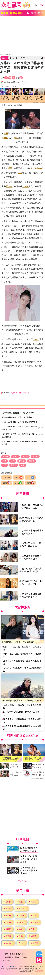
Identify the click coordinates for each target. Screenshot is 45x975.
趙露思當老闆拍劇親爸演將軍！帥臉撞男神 (22, 727)
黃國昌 (5, 138)
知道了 (40, 971)
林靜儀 (25, 186)
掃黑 (10, 168)
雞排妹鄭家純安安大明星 (20, 393)
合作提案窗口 (23, 957)
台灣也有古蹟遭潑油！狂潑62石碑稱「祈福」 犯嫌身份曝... (22, 442)
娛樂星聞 (3, 54)
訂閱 (17, 477)
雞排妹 (34, 168)
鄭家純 (40, 168)
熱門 (33, 13)
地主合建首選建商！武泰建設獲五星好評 (29, 870)
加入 (29, 477)
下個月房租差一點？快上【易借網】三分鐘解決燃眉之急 (19, 428)
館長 (6, 133)
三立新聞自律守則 (10, 957)
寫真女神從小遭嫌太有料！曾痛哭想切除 (18, 413)
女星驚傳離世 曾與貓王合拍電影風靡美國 (22, 706)
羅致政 (9, 186)
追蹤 (5, 483)
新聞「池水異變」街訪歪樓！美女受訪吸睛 (22, 655)
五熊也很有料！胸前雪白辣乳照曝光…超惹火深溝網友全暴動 (16, 98)
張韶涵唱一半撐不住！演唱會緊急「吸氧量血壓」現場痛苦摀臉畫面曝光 (5, 98)
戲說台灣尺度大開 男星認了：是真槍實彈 (22, 648)
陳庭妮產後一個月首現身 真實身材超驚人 (22, 720)
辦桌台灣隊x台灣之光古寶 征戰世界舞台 (29, 859)
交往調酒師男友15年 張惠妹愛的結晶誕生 (22, 669)
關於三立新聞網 (9, 954)
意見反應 (6, 960)
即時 (26, 13)
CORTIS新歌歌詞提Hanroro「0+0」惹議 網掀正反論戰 (15, 773)
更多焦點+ (22, 881)
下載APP (6, 477)
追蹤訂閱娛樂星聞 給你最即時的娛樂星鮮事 (19, 422)
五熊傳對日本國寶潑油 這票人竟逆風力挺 (22, 662)
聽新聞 (4, 58)
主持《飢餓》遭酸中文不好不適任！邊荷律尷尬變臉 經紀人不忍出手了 (38, 773)
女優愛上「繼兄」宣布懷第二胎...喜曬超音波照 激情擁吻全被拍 (33, 759)
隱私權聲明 (20, 954)
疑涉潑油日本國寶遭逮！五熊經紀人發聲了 (22, 700)
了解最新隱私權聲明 (26, 971)
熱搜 (40, 13)
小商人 (36, 339)
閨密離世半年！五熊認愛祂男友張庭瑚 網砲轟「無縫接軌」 (11, 759)
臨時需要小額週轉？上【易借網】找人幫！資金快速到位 (19, 435)
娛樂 (10, 54)
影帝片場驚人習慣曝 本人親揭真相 (18, 642)
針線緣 (4, 13)
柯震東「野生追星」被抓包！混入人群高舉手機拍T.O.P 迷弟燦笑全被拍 (38, 766)
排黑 (20, 172)
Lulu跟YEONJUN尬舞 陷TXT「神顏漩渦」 (21, 713)
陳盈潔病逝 (16, 13)
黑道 (16, 138)
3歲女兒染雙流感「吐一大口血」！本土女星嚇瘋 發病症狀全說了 (16, 766)
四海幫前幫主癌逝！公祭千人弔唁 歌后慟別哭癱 (28, 98)
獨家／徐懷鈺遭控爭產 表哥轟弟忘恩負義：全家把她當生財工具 (39, 98)
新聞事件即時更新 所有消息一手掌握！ (18, 417)
